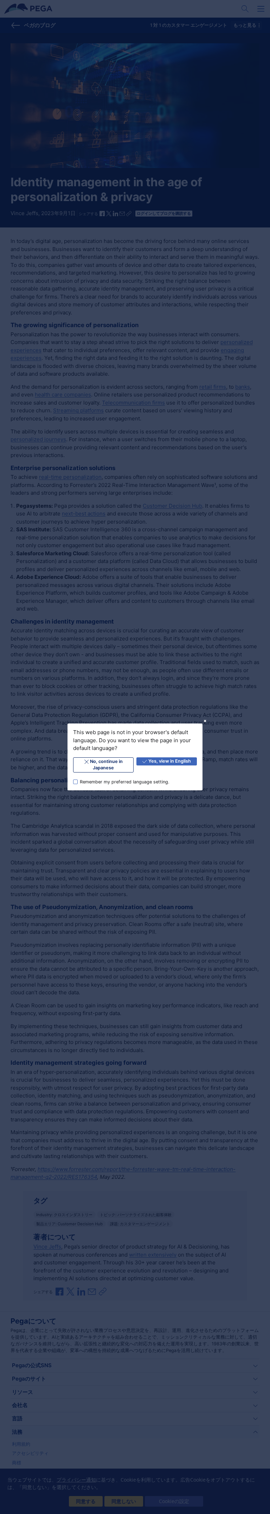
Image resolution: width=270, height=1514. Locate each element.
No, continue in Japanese (106, 764)
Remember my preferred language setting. (124, 781)
